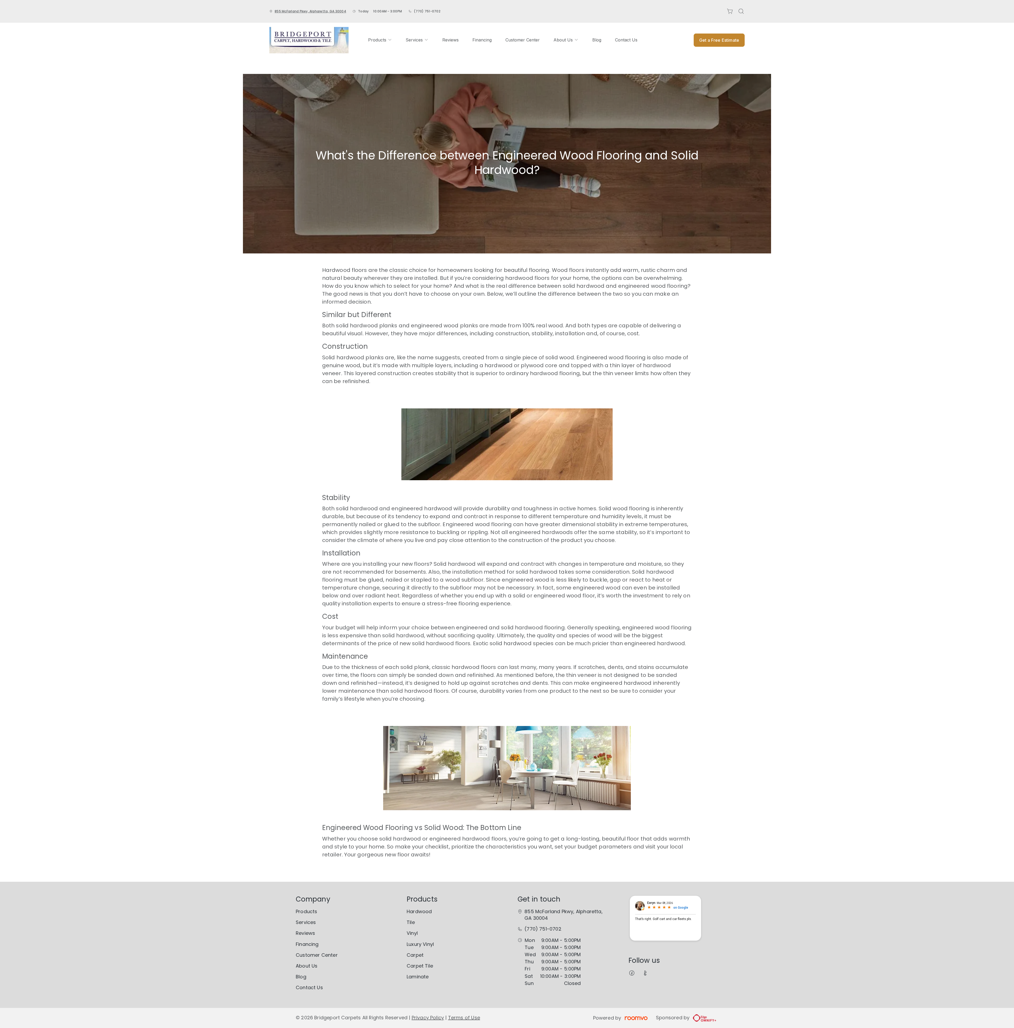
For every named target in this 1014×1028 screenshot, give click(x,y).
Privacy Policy (428, 1017)
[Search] (741, 11)
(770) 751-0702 (427, 11)
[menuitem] (380, 40)
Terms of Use (464, 1017)
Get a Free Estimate (719, 40)
